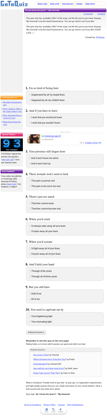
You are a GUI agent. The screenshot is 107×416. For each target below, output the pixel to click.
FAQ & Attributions (75, 405)
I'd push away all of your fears (45, 254)
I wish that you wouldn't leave (45, 123)
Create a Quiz (91, 142)
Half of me (36, 293)
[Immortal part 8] (34, 138)
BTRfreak (100, 37)
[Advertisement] (65, 61)
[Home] (14, 4)
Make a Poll (54, 4)
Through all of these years (44, 276)
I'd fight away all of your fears (45, 248)
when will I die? (8, 160)
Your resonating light (41, 322)
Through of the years (41, 271)
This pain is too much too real (45, 186)
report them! (12, 184)
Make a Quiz (42, 4)
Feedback (101, 14)
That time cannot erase (42, 203)
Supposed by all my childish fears (48, 100)
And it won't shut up (40, 163)
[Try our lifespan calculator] (12, 144)
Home (46, 412)
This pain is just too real (43, 181)
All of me (35, 299)
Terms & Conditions (32, 405)
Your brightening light (41, 316)
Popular (79, 4)
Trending (60, 412)
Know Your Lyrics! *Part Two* (46, 373)
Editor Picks (90, 4)
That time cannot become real (46, 208)
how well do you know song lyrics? (49, 368)
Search (54, 412)
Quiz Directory (67, 4)
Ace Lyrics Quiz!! (41, 355)
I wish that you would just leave (46, 117)
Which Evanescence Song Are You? (49, 359)
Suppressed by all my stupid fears (48, 95)
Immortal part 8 (53, 136)
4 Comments (88, 14)
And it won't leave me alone (44, 158)
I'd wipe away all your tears (44, 231)
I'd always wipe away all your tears (48, 226)
